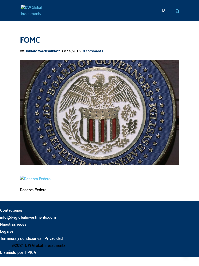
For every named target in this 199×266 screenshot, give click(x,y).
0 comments (93, 51)
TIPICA (30, 252)
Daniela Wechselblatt (42, 51)
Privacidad (54, 238)
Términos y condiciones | (22, 238)
